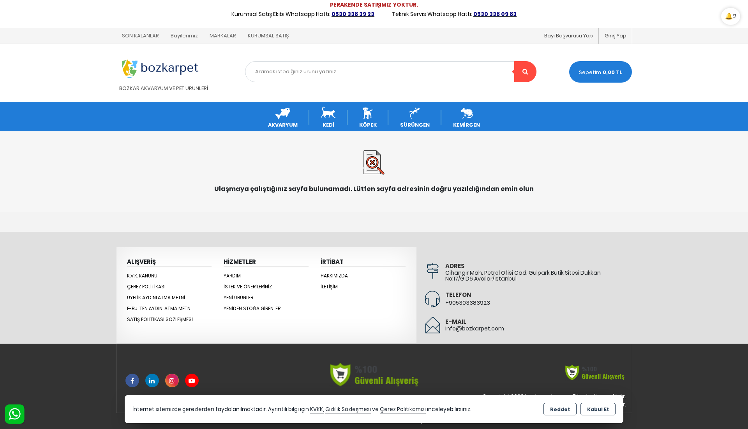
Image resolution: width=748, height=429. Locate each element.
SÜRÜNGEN (415, 125)
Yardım (232, 275)
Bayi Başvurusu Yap (568, 35)
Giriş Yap (615, 35)
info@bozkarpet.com (474, 328)
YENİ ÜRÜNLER (238, 297)
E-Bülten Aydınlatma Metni (159, 308)
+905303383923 (467, 303)
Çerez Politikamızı (403, 409)
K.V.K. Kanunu (142, 275)
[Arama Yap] (525, 71)
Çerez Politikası (146, 286)
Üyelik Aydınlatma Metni (156, 297)
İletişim (329, 286)
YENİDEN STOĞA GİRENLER (252, 308)
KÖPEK (368, 125)
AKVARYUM (283, 125)
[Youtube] (192, 380)
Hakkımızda (334, 275)
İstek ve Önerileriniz (248, 286)
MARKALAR (223, 35)
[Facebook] (132, 380)
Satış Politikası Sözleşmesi (160, 319)
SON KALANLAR (140, 35)
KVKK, (317, 409)
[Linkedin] (152, 380)
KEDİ (328, 125)
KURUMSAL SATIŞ (268, 35)
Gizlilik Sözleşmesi (348, 409)
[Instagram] (172, 380)
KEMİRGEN (466, 125)
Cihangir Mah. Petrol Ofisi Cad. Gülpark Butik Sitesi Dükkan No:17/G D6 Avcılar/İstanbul (523, 275)
